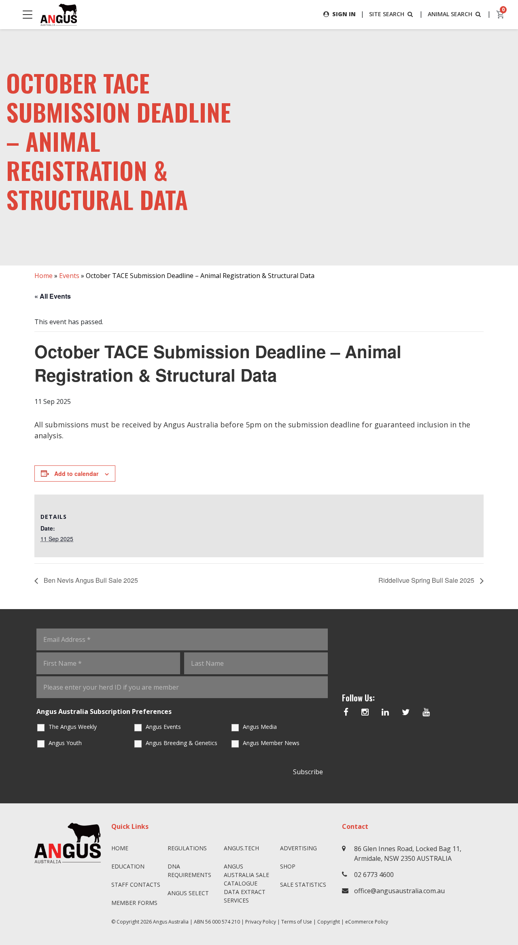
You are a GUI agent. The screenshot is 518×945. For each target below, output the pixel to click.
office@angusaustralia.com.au (399, 890)
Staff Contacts (135, 884)
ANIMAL (450, 14)
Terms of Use (296, 921)
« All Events (52, 296)
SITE (386, 14)
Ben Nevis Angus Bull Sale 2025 (90, 580)
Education (127, 866)
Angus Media (260, 727)
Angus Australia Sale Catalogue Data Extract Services (246, 883)
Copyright (328, 921)
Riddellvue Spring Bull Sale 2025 (427, 580)
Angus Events (163, 727)
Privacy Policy (260, 921)
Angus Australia (171, 921)
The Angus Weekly (73, 727)
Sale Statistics (303, 884)
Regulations (187, 848)
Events (69, 275)
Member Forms (134, 903)
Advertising (298, 848)
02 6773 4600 (374, 874)
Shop (287, 866)
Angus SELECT (188, 893)
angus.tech (241, 848)
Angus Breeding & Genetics (181, 743)
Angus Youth (65, 743)
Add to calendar (76, 473)
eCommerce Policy (366, 921)
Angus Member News (271, 743)
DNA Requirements (189, 870)
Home (43, 275)
